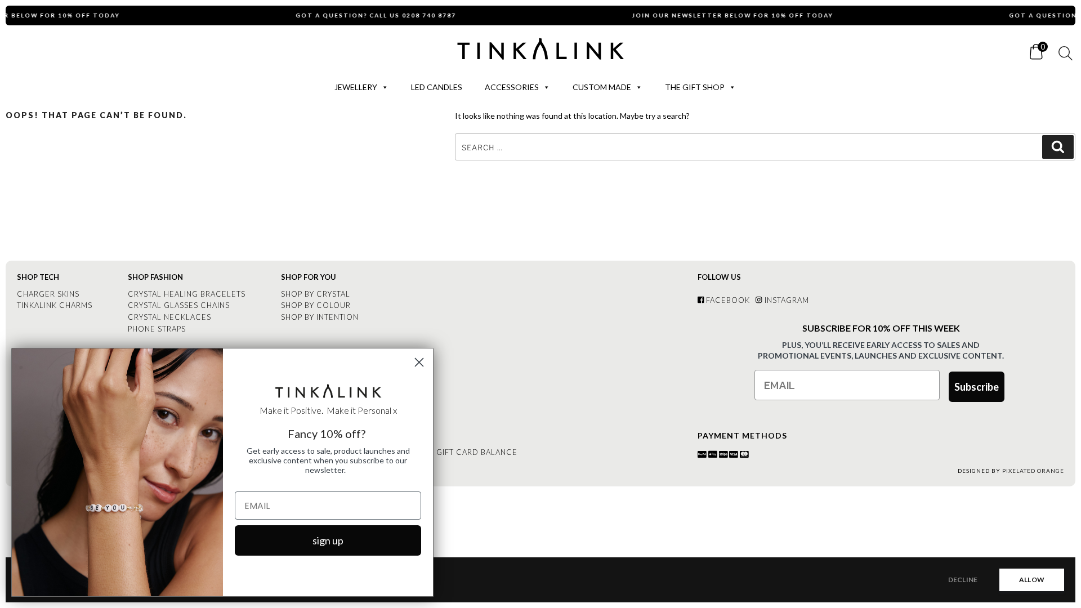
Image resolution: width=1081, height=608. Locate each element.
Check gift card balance (461, 452)
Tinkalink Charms (54, 305)
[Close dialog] (419, 362)
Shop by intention (320, 316)
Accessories (512, 87)
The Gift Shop (695, 87)
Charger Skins (48, 293)
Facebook (727, 300)
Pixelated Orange (1033, 470)
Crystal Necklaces (169, 316)
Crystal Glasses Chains (179, 305)
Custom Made (602, 87)
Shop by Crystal (315, 293)
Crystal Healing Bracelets (186, 293)
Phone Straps (157, 328)
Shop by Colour (316, 305)
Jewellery (355, 87)
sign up (327, 540)
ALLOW (1031, 579)
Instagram (785, 300)
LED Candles (436, 87)
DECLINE (962, 579)
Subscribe (976, 387)
